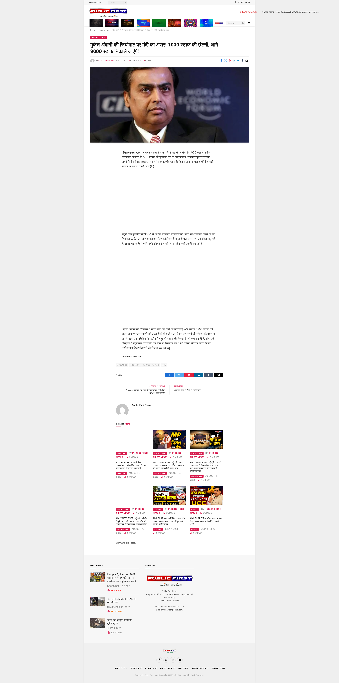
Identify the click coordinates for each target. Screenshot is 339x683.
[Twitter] (94, 162)
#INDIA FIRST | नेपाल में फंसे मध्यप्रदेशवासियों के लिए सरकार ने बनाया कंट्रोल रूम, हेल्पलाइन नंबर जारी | (291, 12)
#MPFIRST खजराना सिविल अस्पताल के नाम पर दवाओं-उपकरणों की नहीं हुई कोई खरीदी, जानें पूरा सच (169, 521)
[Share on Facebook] (221, 60)
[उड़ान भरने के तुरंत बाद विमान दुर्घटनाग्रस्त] (97, 623)
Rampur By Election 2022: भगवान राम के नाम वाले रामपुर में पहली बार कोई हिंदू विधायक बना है (121, 578)
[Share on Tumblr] (242, 60)
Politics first (167, 668)
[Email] (94, 182)
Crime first (136, 668)
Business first (98, 37)
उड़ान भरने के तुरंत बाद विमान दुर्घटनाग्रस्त (119, 621)
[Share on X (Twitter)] (226, 60)
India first (121, 453)
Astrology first (200, 668)
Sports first (218, 668)
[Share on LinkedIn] (234, 60)
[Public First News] (161, 12)
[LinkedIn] (94, 169)
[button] (249, 23)
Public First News (106, 61)
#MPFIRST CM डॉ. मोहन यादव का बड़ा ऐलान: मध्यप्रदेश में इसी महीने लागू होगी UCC (206, 521)
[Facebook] (94, 155)
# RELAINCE (122, 365)
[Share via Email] (247, 60)
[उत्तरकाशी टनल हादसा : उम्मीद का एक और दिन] (97, 602)
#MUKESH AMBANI (151, 365)
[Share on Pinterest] (230, 60)
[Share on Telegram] (238, 60)
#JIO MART (134, 365)
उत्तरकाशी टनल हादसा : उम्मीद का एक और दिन (121, 600)
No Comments (136, 61)
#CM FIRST (194, 509)
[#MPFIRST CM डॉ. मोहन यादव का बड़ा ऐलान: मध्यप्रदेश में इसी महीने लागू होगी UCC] (206, 495)
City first (158, 509)
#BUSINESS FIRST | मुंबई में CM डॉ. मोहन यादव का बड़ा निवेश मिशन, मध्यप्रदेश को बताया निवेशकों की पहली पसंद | (169, 465)
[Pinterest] (94, 176)
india (164, 365)
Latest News (120, 668)
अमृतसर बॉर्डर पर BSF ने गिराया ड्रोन (187, 390)
